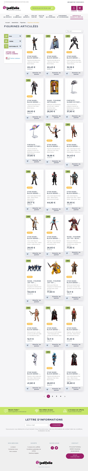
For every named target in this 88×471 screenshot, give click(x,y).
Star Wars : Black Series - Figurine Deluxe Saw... (74, 192)
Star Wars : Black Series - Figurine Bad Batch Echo (33, 101)
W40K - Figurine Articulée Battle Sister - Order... (54, 101)
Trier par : (75, 31)
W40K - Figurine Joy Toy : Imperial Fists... (54, 281)
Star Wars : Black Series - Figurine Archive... (33, 237)
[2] (37, 67)
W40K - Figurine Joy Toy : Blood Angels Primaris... (73, 237)
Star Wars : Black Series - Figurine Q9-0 (33, 57)
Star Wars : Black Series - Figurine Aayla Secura (53, 237)
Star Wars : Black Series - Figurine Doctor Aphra (74, 329)
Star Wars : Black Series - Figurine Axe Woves (53, 373)
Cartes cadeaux (15, 58)
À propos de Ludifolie (33, 447)
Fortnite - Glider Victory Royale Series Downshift (73, 101)
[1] (35, 67)
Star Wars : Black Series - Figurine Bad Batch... (53, 145)
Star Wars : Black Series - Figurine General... (53, 57)
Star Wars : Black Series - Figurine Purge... (54, 192)
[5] (41, 67)
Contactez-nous (13, 449)
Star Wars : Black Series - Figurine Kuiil (33, 329)
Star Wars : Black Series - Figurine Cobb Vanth (73, 145)
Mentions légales (34, 453)
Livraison (13, 447)
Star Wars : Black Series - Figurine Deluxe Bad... (74, 57)
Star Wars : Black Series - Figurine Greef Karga (73, 281)
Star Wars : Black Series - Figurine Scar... (34, 373)
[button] (13, 36)
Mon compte (13, 451)
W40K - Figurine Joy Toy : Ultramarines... (34, 281)
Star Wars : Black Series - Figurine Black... (34, 192)
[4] (59, 67)
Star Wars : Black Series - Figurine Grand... (73, 373)
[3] (38, 67)
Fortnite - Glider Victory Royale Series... (33, 145)
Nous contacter (74, 456)
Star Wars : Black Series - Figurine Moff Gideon (53, 329)
